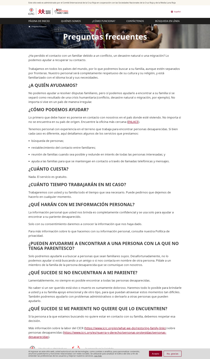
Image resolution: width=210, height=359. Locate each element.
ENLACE (133, 122)
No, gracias (172, 353)
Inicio (29, 27)
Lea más (98, 356)
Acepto (155, 353)
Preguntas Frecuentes (39, 27)
